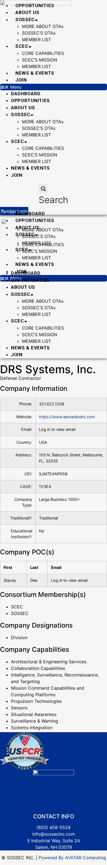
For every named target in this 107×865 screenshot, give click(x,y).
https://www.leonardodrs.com (67, 416)
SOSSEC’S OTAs (38, 33)
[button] (53, 87)
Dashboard (25, 93)
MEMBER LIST (36, 39)
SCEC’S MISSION (39, 60)
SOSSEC (25, 19)
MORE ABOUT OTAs (42, 26)
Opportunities (34, 5)
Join (21, 80)
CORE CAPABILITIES (43, 53)
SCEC (22, 46)
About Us (27, 12)
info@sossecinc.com (53, 834)
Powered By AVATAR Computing (71, 857)
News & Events (34, 73)
